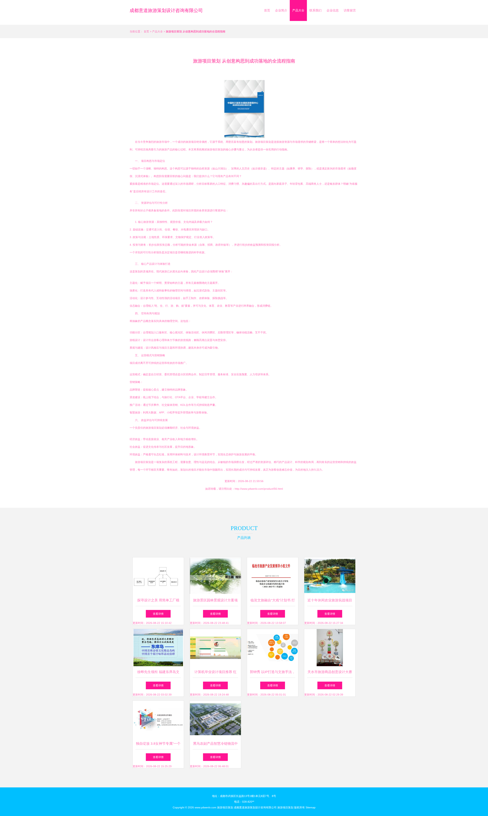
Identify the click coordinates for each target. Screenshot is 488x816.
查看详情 (158, 613)
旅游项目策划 (225, 807)
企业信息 (333, 10)
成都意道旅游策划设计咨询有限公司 (166, 10)
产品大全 (298, 10)
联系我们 (315, 10)
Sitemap (310, 807)
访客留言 (350, 10)
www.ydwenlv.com (205, 807)
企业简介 (281, 10)
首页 (267, 10)
